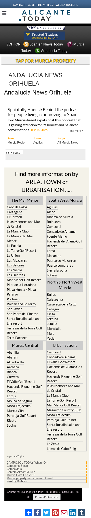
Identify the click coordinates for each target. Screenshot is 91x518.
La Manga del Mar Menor (20, 238)
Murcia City (15, 411)
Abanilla (13, 352)
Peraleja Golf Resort (21, 416)
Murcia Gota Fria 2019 (21, 475)
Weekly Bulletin (17, 481)
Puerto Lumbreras (60, 265)
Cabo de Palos (17, 207)
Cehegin (53, 309)
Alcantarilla (15, 362)
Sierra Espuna (57, 270)
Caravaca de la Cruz (61, 304)
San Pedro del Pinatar (22, 314)
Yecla (51, 338)
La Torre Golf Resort (21, 250)
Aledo (51, 212)
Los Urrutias (16, 275)
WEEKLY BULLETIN (67, 5)
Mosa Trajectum (18, 406)
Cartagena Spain (17, 466)
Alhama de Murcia (60, 217)
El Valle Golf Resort (21, 382)
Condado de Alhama (61, 231)
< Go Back (13, 152)
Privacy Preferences (46, 497)
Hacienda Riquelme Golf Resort (24, 388)
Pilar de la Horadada (21, 285)
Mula (50, 333)
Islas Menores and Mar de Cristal (23, 224)
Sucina (11, 425)
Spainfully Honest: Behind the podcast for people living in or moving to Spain (43, 112)
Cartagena (14, 212)
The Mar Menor (24, 200)
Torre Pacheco (17, 338)
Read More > (75, 130)
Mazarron (54, 256)
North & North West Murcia (65, 285)
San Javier (14, 309)
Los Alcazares (17, 260)
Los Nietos (14, 270)
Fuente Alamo (57, 236)
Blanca (12, 372)
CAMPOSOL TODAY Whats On (27, 462)
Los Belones (15, 265)
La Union (13, 255)
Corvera (13, 377)
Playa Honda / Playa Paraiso (21, 292)
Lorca (51, 251)
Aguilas (38, 142)
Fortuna (52, 319)
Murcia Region (17, 142)
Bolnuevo (54, 222)
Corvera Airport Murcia (21, 472)
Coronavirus (14, 469)
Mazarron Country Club (64, 410)
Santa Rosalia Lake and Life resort (23, 321)
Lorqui (11, 396)
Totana (52, 275)
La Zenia (53, 444)
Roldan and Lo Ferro (21, 304)
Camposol (54, 226)
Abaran (12, 357)
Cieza (51, 314)
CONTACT (19, 5)
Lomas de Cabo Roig (61, 449)
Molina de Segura (19, 401)
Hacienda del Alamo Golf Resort (64, 243)
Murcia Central (25, 345)
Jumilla (52, 324)
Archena (13, 367)
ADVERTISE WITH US (40, 5)
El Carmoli (14, 217)
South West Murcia (65, 200)
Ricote (11, 420)
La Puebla (14, 246)
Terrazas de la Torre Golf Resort (24, 330)
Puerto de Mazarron (61, 260)
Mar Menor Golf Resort (24, 280)
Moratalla (54, 329)
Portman (13, 299)
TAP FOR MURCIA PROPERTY (45, 60)
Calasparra (55, 299)
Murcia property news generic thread (30, 478)
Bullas (51, 294)
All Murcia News (67, 142)
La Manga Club (17, 231)
